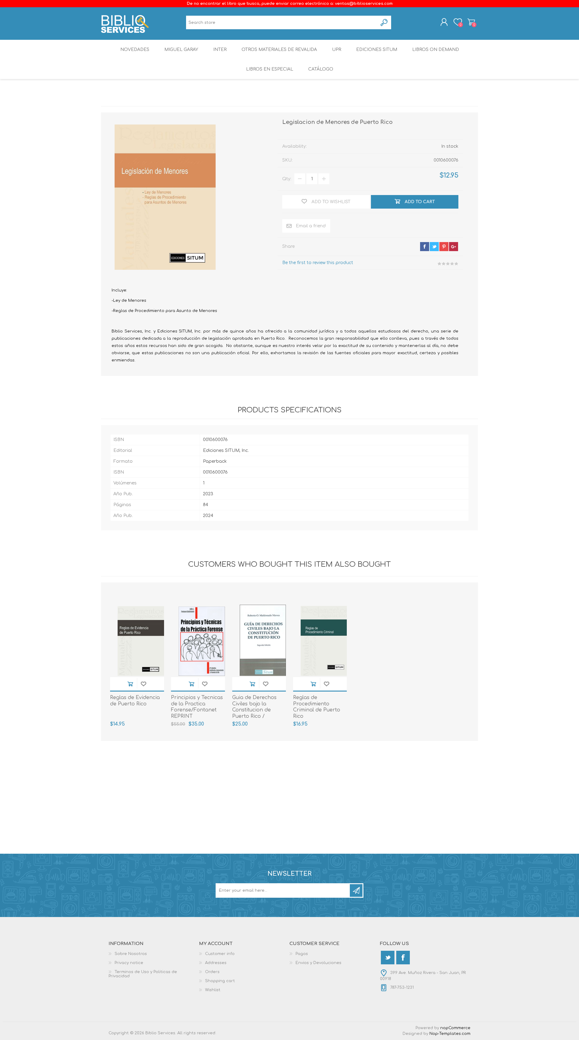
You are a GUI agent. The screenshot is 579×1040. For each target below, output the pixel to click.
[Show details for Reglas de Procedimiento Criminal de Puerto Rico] (324, 641)
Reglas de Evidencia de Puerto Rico (135, 701)
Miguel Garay (181, 49)
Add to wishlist (143, 684)
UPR (336, 49)
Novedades (134, 49)
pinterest (443, 246)
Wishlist (212, 990)
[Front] (202, 641)
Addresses (215, 963)
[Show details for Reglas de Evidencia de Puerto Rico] (141, 641)
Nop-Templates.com (449, 1034)
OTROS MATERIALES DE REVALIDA (279, 49)
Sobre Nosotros (131, 954)
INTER (219, 49)
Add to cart (130, 684)
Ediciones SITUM (376, 49)
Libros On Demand (435, 49)
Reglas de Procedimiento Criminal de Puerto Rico (316, 707)
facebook (424, 246)
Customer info (220, 954)
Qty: (286, 179)
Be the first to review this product (317, 262)
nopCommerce (455, 1028)
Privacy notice (129, 963)
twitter (434, 246)
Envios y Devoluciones (318, 963)
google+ (453, 246)
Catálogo (320, 69)
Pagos (302, 954)
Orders (212, 972)
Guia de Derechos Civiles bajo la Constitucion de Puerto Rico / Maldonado (254, 710)
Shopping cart (471, 22)
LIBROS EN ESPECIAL (269, 69)
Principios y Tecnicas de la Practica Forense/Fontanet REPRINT (197, 707)
